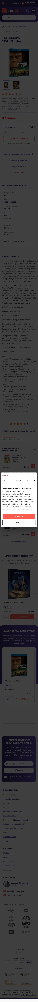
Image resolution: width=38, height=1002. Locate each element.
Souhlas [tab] (7, 481)
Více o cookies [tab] (32, 481)
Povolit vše (19, 516)
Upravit (17, 522)
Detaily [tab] (19, 481)
